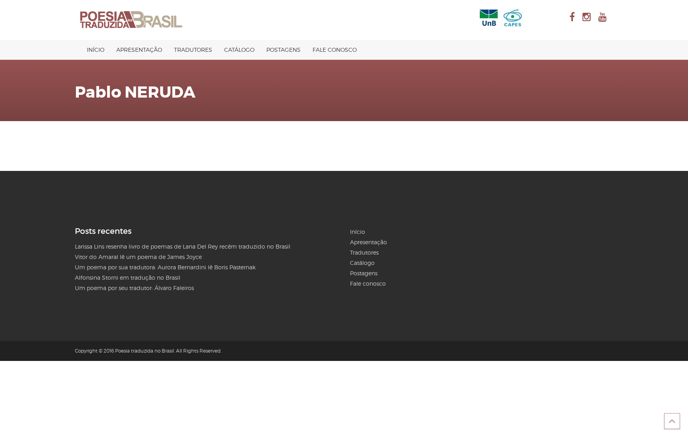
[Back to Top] (672, 421)
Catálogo (239, 49)
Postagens (283, 49)
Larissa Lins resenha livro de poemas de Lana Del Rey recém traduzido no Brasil (182, 246)
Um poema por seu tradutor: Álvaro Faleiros (134, 287)
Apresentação (139, 49)
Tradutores (193, 49)
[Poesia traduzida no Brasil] (131, 20)
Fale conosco (335, 49)
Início (95, 49)
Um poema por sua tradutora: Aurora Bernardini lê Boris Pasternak (165, 267)
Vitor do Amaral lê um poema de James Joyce (138, 256)
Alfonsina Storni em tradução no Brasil (127, 277)
